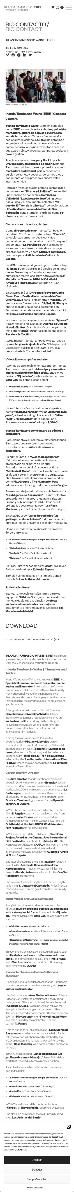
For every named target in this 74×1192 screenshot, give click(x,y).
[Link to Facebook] (63, 8)
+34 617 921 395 (17, 47)
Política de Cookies (35, 1187)
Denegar (37, 1169)
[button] (68, 1126)
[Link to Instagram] (58, 8)
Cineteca (52, 607)
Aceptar (37, 1159)
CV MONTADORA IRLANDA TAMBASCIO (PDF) (33, 639)
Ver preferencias (37, 1179)
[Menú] (67, 13)
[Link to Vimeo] (54, 8)
